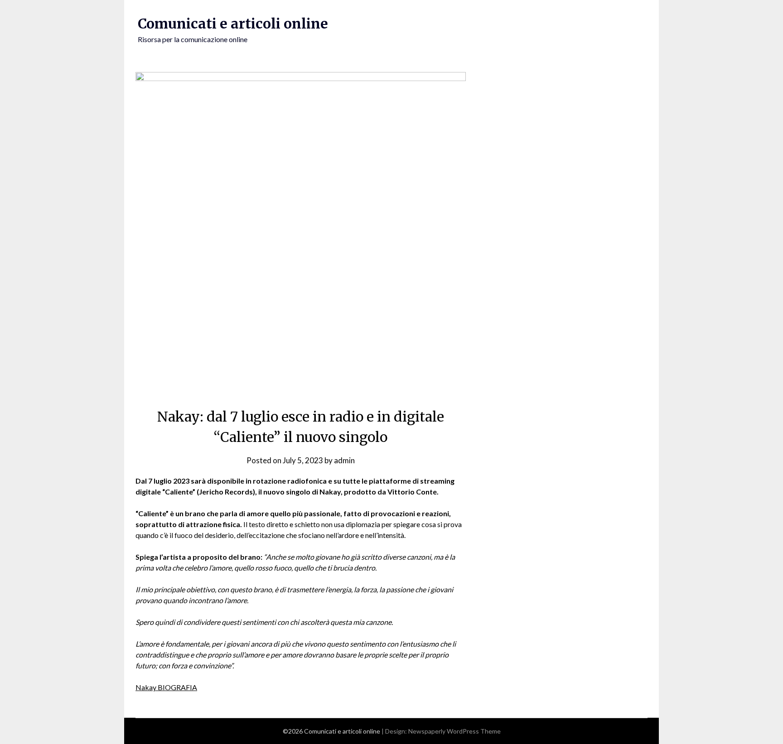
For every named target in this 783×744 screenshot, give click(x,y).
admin (344, 460)
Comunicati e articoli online (233, 23)
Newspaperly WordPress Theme (454, 731)
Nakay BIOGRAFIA (166, 687)
